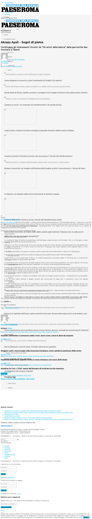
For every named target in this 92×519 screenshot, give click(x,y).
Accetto (86, 517)
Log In (19, 493)
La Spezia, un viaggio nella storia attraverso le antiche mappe (31, 194)
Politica (6, 17)
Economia (7, 30)
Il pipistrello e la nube (11, 416)
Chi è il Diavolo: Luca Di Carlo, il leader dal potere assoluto (30, 347)
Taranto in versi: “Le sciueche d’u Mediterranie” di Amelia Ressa (32, 105)
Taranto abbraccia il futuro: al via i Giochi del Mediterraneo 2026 (32, 220)
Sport (10, 70)
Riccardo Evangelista (17, 59)
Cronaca (5, 63)
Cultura (10, 52)
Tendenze (11, 282)
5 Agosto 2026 (5, 363)
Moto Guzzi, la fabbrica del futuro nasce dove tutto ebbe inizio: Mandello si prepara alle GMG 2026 (38, 412)
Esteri (6, 34)
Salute (10, 277)
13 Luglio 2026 (6, 372)
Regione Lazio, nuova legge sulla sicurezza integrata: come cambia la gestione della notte (41, 351)
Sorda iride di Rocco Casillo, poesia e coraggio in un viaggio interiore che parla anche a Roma (45, 92)
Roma (6, 308)
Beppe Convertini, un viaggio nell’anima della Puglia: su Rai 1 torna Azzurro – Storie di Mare (44, 168)
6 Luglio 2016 (5, 61)
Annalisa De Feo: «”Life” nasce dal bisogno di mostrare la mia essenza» (32, 368)
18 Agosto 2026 (6, 339)
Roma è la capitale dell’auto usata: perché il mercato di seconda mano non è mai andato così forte (38, 419)
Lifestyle (7, 456)
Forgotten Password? (8, 477)
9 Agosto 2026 (5, 354)
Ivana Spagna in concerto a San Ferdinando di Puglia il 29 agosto (33, 80)
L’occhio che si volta (11, 414)
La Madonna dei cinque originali (18, 371)
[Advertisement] (22, 311)
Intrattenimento (9, 39)
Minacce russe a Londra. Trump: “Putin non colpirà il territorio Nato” (28, 417)
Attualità (7, 449)
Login (6, 458)
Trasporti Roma (13, 308)
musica (10, 61)
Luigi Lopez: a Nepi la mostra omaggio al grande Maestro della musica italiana (39, 130)
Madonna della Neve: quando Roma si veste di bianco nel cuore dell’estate (34, 360)
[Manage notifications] (88, 515)
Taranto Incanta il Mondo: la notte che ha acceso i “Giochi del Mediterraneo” (38, 156)
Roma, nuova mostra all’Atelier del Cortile (17, 379)
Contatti (7, 14)
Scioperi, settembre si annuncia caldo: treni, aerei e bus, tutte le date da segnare (37, 335)
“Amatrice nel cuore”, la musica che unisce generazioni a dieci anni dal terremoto (32, 411)
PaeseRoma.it (9, 2)
